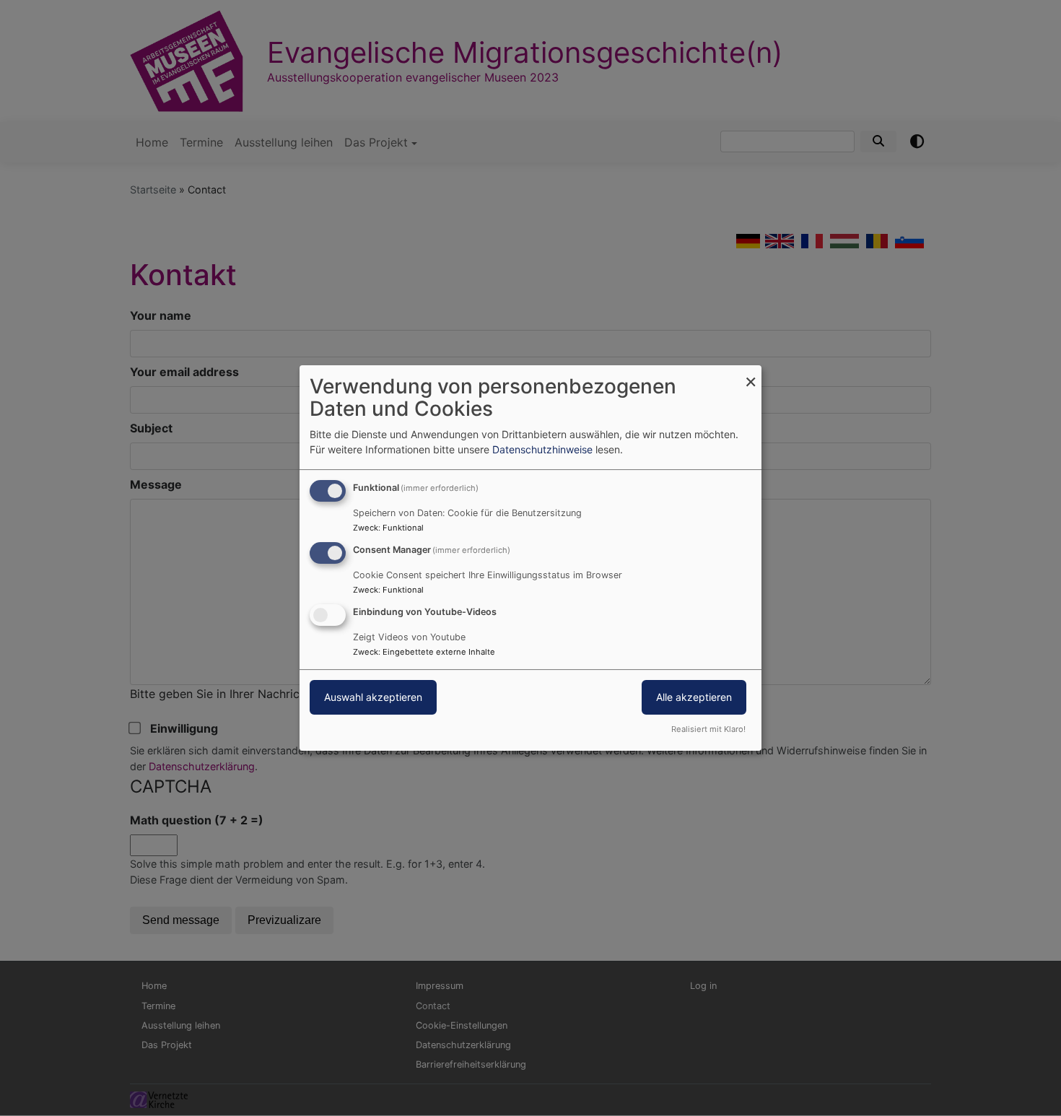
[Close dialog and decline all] (750, 374)
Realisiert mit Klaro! (708, 729)
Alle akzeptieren (694, 697)
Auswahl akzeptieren (373, 697)
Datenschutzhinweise (542, 449)
